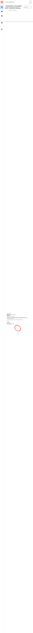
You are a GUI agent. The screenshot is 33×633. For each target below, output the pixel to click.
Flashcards (2, 11)
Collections (2, 16)
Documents (9, 2)
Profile (2, 29)
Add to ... (27, 7)
